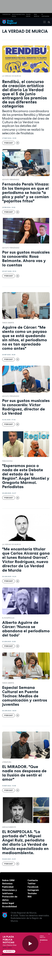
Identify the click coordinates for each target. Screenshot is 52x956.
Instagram (33, 890)
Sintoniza (7, 883)
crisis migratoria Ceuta (18, 15)
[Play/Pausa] (30, 943)
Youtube (32, 893)
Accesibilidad (9, 906)
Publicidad (7, 886)
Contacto (33, 880)
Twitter (32, 883)
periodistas (7, 461)
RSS (29, 896)
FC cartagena (45, 15)
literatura (6, 762)
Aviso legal (8, 903)
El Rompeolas (8, 618)
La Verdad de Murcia (11, 76)
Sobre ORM (8, 880)
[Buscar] (48, 22)
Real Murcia (36, 15)
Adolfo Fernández (10, 179)
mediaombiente (9, 827)
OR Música (44, 940)
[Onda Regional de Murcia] (9, 21)
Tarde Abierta (8, 323)
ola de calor (28, 15)
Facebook (33, 886)
